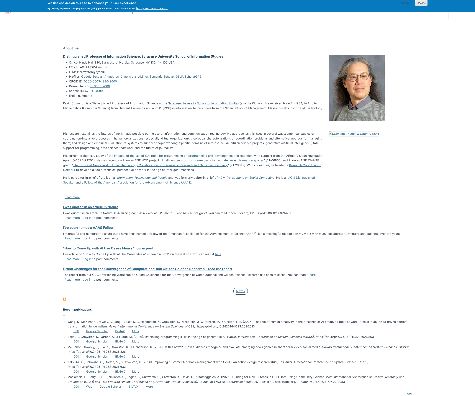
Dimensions (128, 76)
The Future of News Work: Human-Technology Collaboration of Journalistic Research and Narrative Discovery (150, 165)
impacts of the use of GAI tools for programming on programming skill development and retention (183, 156)
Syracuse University (182, 103)
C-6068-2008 (100, 86)
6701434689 (94, 91)
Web (89, 386)
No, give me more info (152, 8)
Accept (405, 2)
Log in (87, 218)
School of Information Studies (218, 103)
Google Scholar (92, 76)
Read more (72, 197)
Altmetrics (111, 76)
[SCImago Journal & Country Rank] (354, 133)
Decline (421, 2)
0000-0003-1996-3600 (100, 81)
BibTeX (120, 331)
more (408, 393)
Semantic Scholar (162, 76)
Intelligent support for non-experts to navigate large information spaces (213, 160)
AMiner (143, 76)
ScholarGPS (193, 76)
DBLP (179, 76)
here (218, 254)
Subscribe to (64, 299)
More (135, 331)
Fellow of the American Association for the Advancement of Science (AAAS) (137, 182)
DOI (76, 331)
